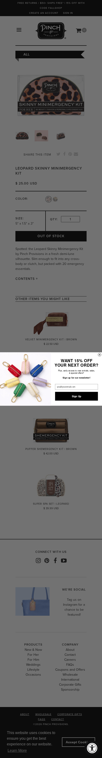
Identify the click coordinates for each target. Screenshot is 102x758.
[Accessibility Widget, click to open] (92, 748)
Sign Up (76, 396)
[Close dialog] (99, 354)
